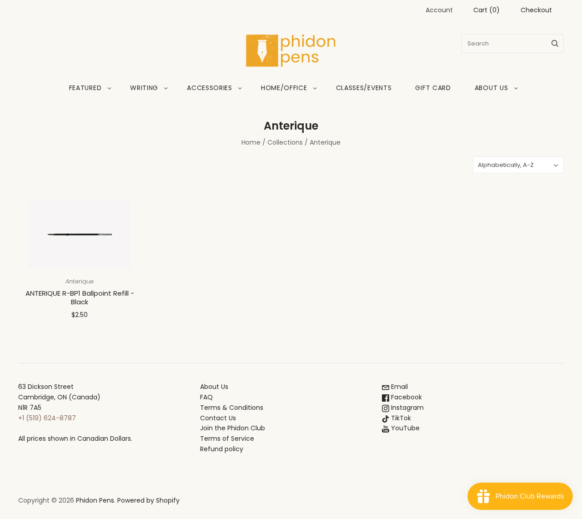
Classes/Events (364, 87)
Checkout (536, 10)
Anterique (79, 281)
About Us (491, 87)
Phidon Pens (95, 500)
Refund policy (221, 448)
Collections (285, 142)
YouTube (404, 428)
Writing (144, 87)
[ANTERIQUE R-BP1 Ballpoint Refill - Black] (79, 234)
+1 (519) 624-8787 (47, 418)
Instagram (406, 407)
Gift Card (433, 87)
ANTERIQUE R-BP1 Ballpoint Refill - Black (79, 297)
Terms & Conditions (231, 407)
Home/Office (284, 87)
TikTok (400, 418)
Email (398, 386)
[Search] (555, 43)
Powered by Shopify (148, 500)
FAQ (206, 397)
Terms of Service (227, 438)
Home (251, 142)
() (486, 10)
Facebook (405, 397)
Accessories (209, 87)
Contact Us (218, 418)
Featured (85, 87)
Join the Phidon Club (232, 428)
